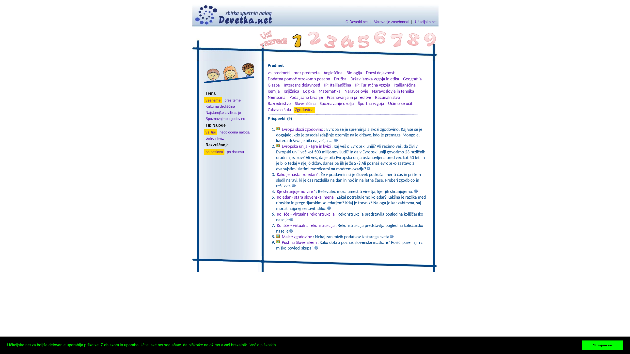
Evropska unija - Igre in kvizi (306, 146)
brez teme (232, 100)
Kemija (274, 91)
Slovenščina (305, 104)
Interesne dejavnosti (302, 85)
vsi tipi (210, 132)
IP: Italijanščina (337, 85)
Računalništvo (387, 97)
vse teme (212, 100)
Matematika (330, 91)
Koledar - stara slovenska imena (305, 197)
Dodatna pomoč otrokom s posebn (299, 79)
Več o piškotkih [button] (263, 345)
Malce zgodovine (297, 237)
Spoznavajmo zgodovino (225, 119)
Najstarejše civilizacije (223, 112)
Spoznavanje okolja (337, 104)
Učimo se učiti (400, 104)
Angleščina (333, 73)
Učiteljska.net (426, 22)
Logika (309, 91)
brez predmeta (307, 73)
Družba (340, 79)
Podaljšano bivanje (306, 97)
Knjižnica (291, 91)
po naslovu (214, 152)
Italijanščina (405, 85)
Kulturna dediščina (220, 106)
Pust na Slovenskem (299, 242)
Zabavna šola (279, 110)
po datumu (235, 152)
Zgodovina (304, 110)
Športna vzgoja (371, 104)
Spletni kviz (214, 138)
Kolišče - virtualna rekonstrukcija (306, 214)
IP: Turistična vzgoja (372, 85)
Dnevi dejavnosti (380, 73)
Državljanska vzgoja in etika (374, 79)
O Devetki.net (357, 22)
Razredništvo (279, 104)
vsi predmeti (279, 73)
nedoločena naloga (235, 132)
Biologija (354, 73)
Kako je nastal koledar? (297, 175)
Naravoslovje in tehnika (393, 91)
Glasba (274, 85)
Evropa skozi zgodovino (302, 129)
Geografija (412, 79)
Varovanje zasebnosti (391, 22)
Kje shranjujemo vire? (296, 192)
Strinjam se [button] (602, 345)
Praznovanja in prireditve (349, 97)
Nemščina (276, 97)
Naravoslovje (356, 91)
